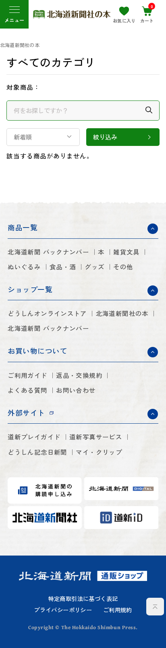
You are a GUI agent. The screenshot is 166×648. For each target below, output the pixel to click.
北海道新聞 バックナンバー (48, 252)
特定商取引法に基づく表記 (83, 598)
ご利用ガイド (27, 375)
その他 (123, 267)
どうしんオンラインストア (47, 313)
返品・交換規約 (79, 375)
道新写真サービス (95, 437)
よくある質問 (27, 390)
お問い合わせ (75, 390)
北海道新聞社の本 (19, 45)
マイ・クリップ (99, 452)
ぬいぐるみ (24, 267)
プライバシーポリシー (63, 610)
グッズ (94, 267)
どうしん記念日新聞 (37, 452)
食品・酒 (63, 267)
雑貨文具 (126, 252)
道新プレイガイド (34, 437)
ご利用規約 (117, 610)
